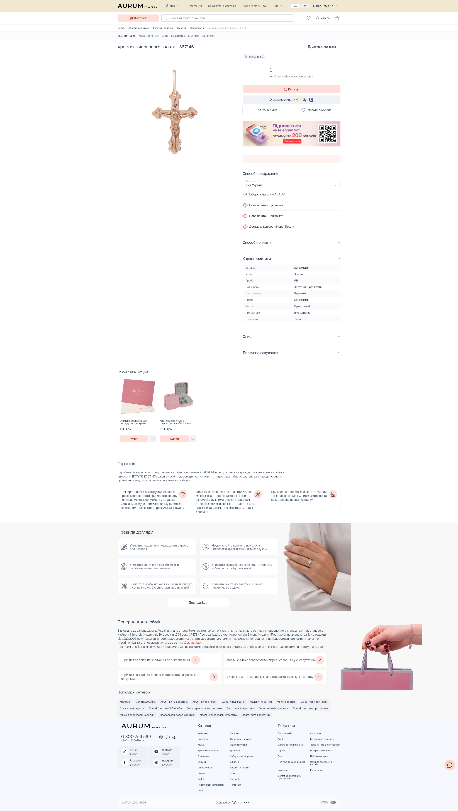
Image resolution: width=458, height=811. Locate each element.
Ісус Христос (302, 312)
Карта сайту (316, 770)
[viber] (161, 737)
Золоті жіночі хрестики (240, 708)
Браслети (203, 739)
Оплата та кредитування (290, 745)
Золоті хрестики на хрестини (204, 708)
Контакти (283, 770)
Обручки (202, 762)
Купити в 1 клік (267, 110)
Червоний (300, 293)
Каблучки (203, 733)
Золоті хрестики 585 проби (165, 708)
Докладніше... (193, 642)
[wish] (152, 438)
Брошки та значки (239, 767)
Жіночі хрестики (286, 701)
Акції (280, 739)
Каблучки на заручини (241, 756)
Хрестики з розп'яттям (314, 701)
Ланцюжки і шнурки (240, 739)
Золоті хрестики (145, 701)
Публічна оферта (319, 756)
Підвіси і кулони (238, 745)
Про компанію (285, 733)
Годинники (203, 756)
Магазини (196, 5)
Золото (298, 274)
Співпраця (315, 733)
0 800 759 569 (324, 6)
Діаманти (235, 750)
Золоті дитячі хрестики (256, 715)
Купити (293, 89)
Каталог (140, 18)
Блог (280, 756)
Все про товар (127, 35)
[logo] (137, 6)
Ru (304, 6)
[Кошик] (336, 18)
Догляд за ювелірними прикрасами (289, 777)
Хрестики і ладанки (208, 750)
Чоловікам (235, 785)
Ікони (232, 773)
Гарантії (282, 750)
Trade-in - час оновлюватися (325, 745)
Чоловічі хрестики (261, 701)
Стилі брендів (205, 767)
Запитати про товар (324, 46)
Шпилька (234, 762)
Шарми (201, 773)
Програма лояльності (321, 750)
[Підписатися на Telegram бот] (291, 133)
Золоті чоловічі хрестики (273, 708)
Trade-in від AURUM (255, 5)
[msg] (449, 765)
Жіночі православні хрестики (137, 715)
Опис (165, 35)
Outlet (201, 779)
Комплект (208, 35)
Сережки (234, 733)
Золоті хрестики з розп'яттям (310, 708)
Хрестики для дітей (233, 701)
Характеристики (149, 35)
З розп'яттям (314, 287)
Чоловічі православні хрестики (218, 715)
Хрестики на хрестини (173, 701)
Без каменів (301, 267)
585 (296, 280)
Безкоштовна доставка (222, 5)
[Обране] (308, 18)
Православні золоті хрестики (177, 715)
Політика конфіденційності (292, 762)
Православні (302, 306)
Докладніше (198, 602)
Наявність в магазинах (185, 35)
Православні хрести (132, 708)
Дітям (201, 790)
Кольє (201, 745)
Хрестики (300, 287)
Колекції (234, 779)
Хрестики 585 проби (205, 701)
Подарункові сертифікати (211, 785)
